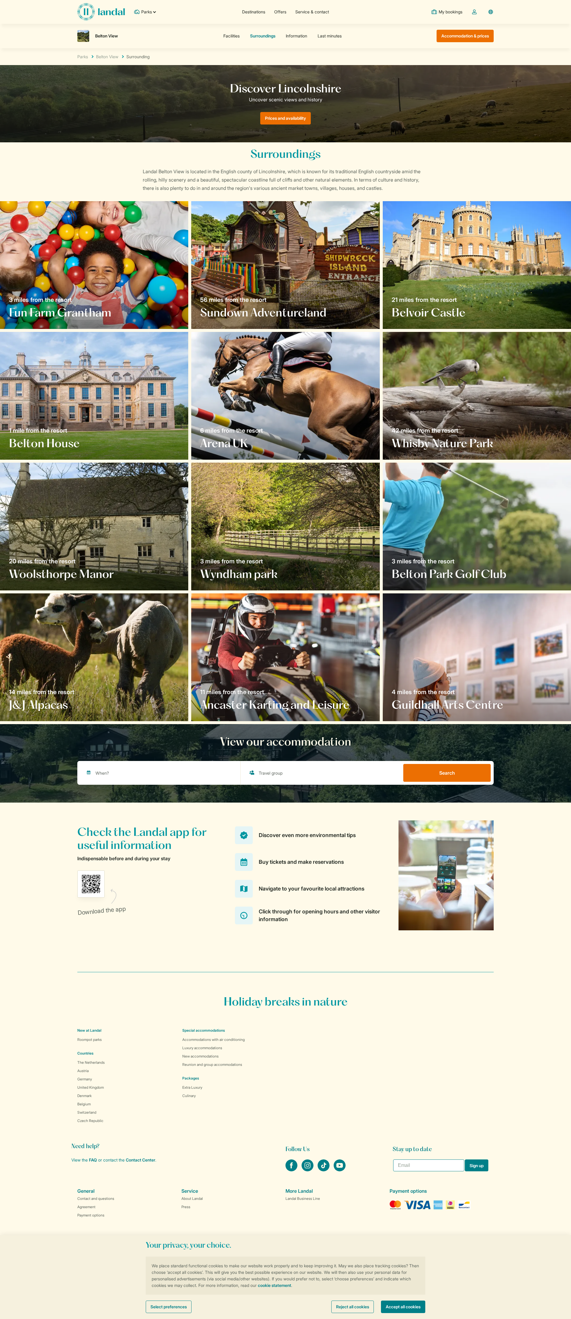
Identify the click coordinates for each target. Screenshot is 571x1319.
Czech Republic (90, 1120)
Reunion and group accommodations (212, 1064)
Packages (190, 1078)
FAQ (93, 1159)
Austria (83, 1071)
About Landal (192, 1198)
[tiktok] (324, 1170)
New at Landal (89, 1030)
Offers (280, 11)
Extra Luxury (192, 1087)
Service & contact (312, 11)
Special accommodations (203, 1030)
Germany (84, 1079)
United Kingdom (90, 1087)
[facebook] (292, 1170)
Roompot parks (89, 1039)
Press (185, 1207)
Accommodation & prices (465, 35)
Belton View (107, 56)
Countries (85, 1053)
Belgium (84, 1104)
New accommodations (200, 1056)
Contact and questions (95, 1198)
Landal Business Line (303, 1198)
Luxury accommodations (202, 1048)
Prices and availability (285, 118)
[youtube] (340, 1170)
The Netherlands (91, 1062)
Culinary (189, 1095)
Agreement (86, 1207)
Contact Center (140, 1159)
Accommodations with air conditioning (213, 1039)
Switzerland (86, 1112)
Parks (82, 56)
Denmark (84, 1095)
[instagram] (308, 1170)
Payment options (90, 1215)
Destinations (253, 11)
